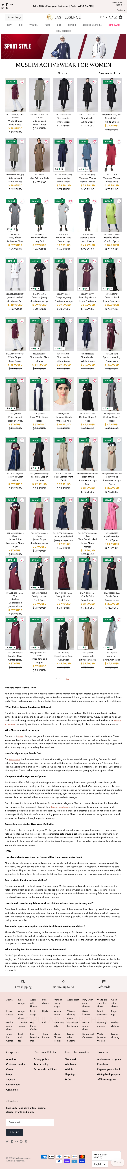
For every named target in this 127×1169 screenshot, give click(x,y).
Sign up (14, 1132)
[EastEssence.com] (63, 17)
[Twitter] (3, 4)
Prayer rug (114, 1012)
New (9, 25)
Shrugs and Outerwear (88, 1035)
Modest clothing (115, 1024)
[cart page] (120, 17)
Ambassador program (109, 1059)
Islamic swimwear (102, 1012)
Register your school (108, 1069)
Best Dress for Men (34, 1037)
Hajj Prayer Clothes (33, 1026)
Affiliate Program (106, 1079)
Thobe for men (46, 1035)
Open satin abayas (114, 1003)
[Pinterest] (7, 8)
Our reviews (13, 1084)
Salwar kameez (86, 1012)
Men (47, 25)
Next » (68, 679)
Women (33, 25)
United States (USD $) (117, 3)
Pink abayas (45, 1001)
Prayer (72, 25)
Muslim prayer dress (9, 1026)
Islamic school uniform (71, 1037)
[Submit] (18, 17)
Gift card (114, 25)
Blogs (9, 1074)
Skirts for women (22, 1024)
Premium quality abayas (58, 1003)
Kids (59, 25)
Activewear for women (72, 1024)
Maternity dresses (101, 1024)
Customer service (15, 1064)
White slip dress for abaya (102, 1003)
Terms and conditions (45, 1069)
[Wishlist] (111, 17)
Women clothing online (71, 1014)
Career (10, 1069)
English (120, 10)
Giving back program (108, 1074)
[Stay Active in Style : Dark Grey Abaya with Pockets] (39, 155)
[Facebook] (7, 4)
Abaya (9, 999)
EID (21, 25)
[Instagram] (3, 8)
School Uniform (92, 25)
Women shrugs (57, 1012)
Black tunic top (20, 1037)
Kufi (44, 1022)
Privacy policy (41, 1059)
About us (11, 1059)
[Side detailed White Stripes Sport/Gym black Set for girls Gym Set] (39, 95)
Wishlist (69, 1069)
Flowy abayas (9, 1012)
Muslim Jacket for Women (101, 1037)
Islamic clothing (115, 1035)
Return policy (41, 1064)
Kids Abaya (21, 1001)
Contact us (12, 1089)
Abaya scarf (73, 999)
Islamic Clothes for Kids (57, 1037)
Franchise (102, 1064)
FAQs (68, 1079)
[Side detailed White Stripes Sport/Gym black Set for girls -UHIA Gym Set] (63, 95)
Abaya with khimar (33, 1003)
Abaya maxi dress (21, 1014)
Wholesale (71, 1064)
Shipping (69, 1074)
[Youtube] (12, 4)
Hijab (45, 1011)
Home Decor (63, 31)
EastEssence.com (22, 1158)
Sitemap (10, 1079)
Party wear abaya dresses (87, 1003)
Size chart (70, 1059)
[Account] (116, 17)
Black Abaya (33, 1012)
